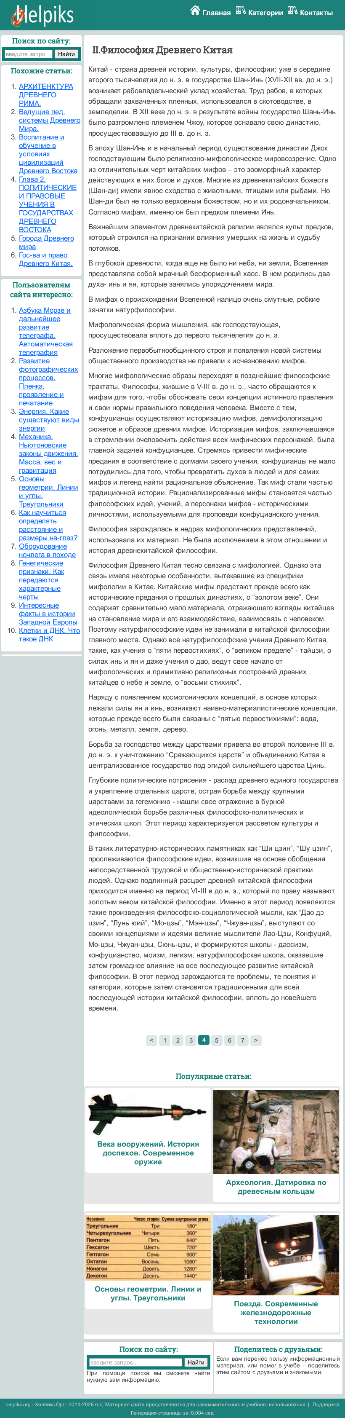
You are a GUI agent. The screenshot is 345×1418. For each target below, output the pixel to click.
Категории (265, 13)
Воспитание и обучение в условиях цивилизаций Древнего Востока (48, 154)
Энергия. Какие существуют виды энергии (49, 419)
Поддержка (326, 1404)
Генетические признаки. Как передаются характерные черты (41, 580)
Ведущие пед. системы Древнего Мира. (49, 120)
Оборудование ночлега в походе (47, 550)
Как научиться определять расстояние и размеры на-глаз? (48, 525)
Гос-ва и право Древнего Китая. (46, 259)
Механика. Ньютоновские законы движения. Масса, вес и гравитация (48, 453)
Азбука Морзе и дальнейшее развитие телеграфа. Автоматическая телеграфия (46, 331)
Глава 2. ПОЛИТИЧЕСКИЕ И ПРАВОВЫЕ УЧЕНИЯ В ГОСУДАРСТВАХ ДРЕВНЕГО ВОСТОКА (48, 204)
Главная (216, 13)
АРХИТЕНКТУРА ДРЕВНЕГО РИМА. (46, 95)
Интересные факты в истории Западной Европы (48, 613)
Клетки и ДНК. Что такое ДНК (49, 635)
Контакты (316, 13)
